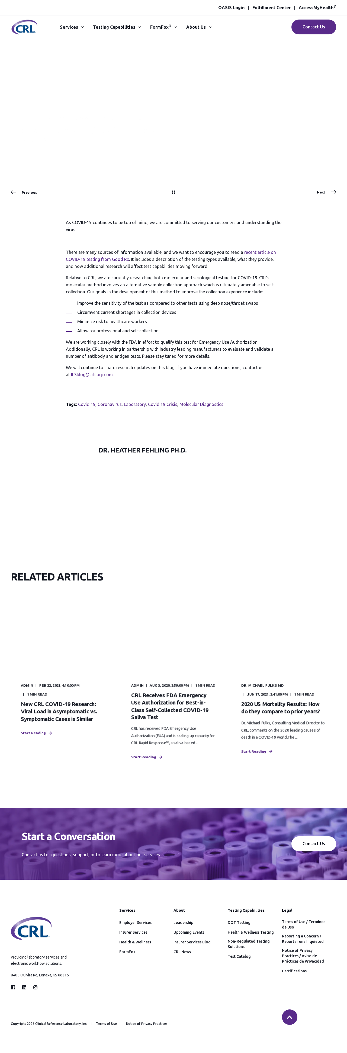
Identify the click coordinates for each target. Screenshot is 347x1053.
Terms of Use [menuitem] (106, 1023)
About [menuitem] (179, 910)
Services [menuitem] (69, 27)
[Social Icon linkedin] (24, 987)
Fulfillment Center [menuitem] (271, 7)
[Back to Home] (24, 31)
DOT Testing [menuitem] (239, 922)
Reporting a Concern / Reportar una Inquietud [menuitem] (303, 939)
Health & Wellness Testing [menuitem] (251, 932)
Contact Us (314, 26)
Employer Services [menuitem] (135, 922)
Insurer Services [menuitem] (133, 932)
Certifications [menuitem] (294, 971)
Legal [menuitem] (287, 910)
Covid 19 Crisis (162, 404)
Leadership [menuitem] (183, 922)
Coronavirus (110, 404)
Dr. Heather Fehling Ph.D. (46, 118)
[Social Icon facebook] (15, 987)
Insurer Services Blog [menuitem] (192, 942)
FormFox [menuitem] (160, 26)
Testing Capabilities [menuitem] (114, 27)
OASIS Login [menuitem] (231, 7)
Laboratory (135, 404)
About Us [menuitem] (196, 27)
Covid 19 (86, 404)
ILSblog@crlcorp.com (92, 374)
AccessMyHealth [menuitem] (317, 7)
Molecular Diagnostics (201, 404)
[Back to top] (289, 1017)
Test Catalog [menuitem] (239, 956)
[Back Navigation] (173, 192)
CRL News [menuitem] (182, 952)
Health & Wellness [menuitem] (135, 942)
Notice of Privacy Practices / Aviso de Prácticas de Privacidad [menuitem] (303, 955)
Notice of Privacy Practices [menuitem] (147, 1023)
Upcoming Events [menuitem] (189, 932)
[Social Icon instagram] (34, 987)
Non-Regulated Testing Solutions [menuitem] (249, 944)
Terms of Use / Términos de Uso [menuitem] (303, 924)
